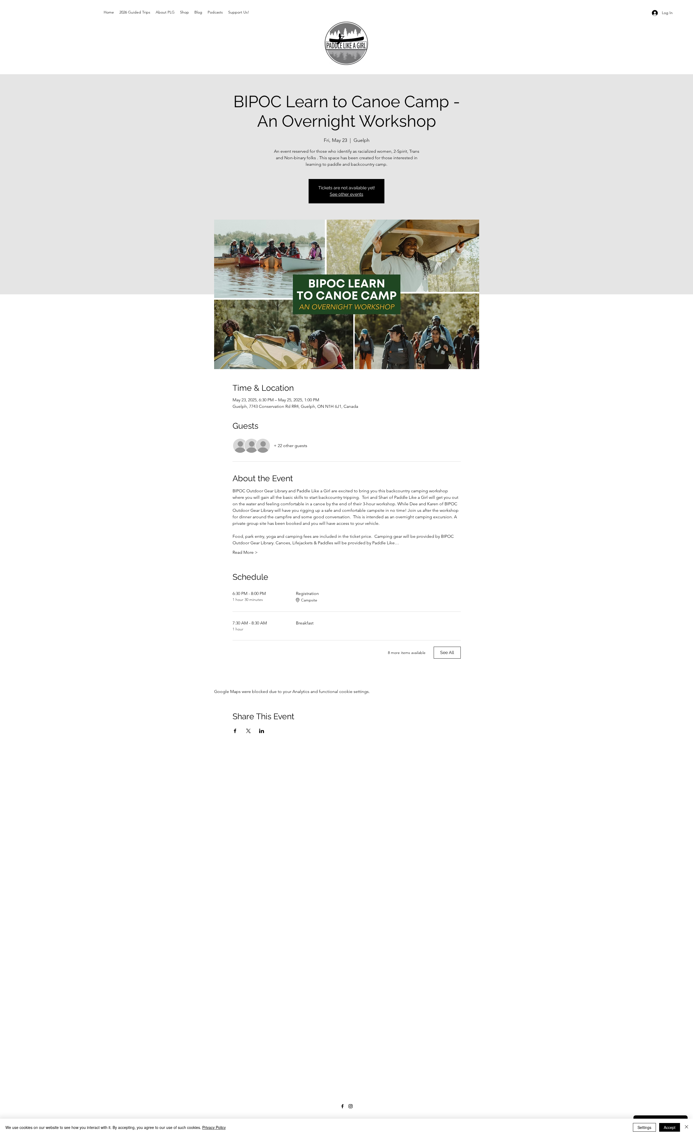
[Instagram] (350, 1106)
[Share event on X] (248, 731)
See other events (346, 194)
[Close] (686, 1127)
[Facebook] (342, 1106)
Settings (644, 1127)
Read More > (245, 552)
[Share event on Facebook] (235, 731)
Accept (669, 1127)
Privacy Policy (214, 1127)
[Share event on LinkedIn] (261, 731)
